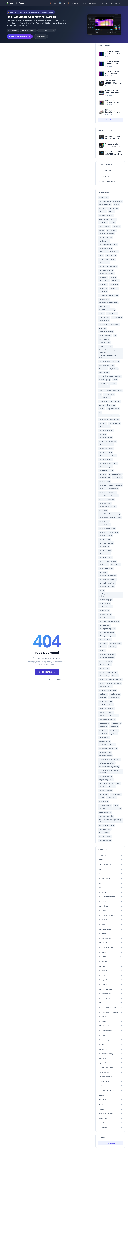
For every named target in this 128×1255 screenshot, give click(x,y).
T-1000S (112, 223)
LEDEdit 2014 (106, 171)
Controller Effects (104, 343)
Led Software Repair (105, 661)
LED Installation (104, 281)
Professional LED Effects (107, 763)
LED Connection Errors (106, 430)
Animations (102, 328)
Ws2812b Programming (106, 825)
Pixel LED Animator (108, 182)
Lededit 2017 (103, 284)
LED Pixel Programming (106, 618)
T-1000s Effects (111, 798)
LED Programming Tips (106, 632)
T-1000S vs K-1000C (105, 805)
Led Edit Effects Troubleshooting (109, 514)
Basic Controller (104, 339)
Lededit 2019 (114, 284)
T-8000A (101, 313)
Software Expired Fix (105, 791)
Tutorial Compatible (105, 809)
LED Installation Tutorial (106, 587)
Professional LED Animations (108, 303)
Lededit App (102, 698)
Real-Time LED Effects (106, 783)
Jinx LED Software (104, 398)
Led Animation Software (106, 234)
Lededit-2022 (114, 730)
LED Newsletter (104, 611)
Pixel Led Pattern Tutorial (107, 745)
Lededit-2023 (103, 734)
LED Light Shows (104, 241)
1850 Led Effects (104, 321)
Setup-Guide (103, 787)
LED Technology (104, 676)
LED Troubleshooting (105, 248)
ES (49, 680)
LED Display (102, 474)
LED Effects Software (105, 557)
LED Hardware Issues (106, 568)
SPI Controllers (103, 794)
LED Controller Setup (105, 459)
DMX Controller (104, 219)
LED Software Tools (105, 665)
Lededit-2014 (114, 288)
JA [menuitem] (111, 3)
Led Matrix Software (105, 607)
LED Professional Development (109, 621)
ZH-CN (59, 680)
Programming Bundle (106, 780)
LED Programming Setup (107, 629)
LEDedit (113, 219)
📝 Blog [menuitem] (62, 3)
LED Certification (114, 423)
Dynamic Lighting (104, 380)
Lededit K (111, 709)
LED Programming (105, 201)
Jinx (100, 394)
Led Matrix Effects (104, 603)
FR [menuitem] (102, 3)
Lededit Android (115, 694)
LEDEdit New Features (106, 712)
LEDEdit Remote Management (108, 716)
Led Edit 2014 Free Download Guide (110, 485)
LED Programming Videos (107, 636)
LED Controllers (113, 208)
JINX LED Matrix (109, 394)
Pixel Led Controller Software (108, 295)
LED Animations (104, 263)
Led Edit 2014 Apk (104, 481)
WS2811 (116, 205)
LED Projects (103, 643)
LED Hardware (115, 565)
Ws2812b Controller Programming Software (110, 821)
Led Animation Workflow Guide (109, 420)
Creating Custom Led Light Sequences (107, 351)
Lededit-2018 (114, 727)
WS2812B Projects (105, 829)
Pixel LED (102, 215)
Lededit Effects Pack (105, 701)
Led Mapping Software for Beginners (107, 595)
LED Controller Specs (105, 467)
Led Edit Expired (115, 518)
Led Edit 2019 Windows (106, 499)
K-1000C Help (115, 401)
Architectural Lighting (106, 332)
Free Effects (112, 383)
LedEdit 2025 (103, 288)
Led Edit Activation (105, 503)
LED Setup (102, 650)
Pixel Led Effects (104, 299)
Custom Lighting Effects (106, 365)
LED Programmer (104, 625)
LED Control (102, 434)
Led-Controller (103, 197)
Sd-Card (118, 783)
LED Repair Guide (115, 643)
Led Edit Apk (103, 510)
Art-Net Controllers (105, 335)
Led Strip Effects (104, 669)
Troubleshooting (104, 317)
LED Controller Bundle (106, 445)
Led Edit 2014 (117, 478)
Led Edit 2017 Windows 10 (107, 492)
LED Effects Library (105, 550)
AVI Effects (116, 226)
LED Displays (103, 277)
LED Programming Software (108, 245)
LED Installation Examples (107, 576)
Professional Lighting (105, 776)
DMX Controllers (104, 372)
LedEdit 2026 (103, 694)
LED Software (117, 201)
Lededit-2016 (103, 727)
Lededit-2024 (103, 223)
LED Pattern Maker (105, 614)
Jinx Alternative (111, 255)
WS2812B (102, 208)
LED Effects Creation (105, 237)
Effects (115, 380)
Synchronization (116, 794)
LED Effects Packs (104, 554)
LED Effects (102, 212)
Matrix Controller (104, 741)
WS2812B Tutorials (105, 840)
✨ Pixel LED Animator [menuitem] (89, 3)
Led (100, 412)
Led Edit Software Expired (107, 528)
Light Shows (114, 734)
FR (45, 680)
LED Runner (102, 647)
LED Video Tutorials (115, 679)
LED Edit (111, 212)
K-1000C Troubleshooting (107, 259)
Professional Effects (105, 756)
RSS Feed (111, 1143)
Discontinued (103, 369)
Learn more (41, 36)
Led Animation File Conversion (109, 416)
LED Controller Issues (106, 270)
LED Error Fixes (104, 561)
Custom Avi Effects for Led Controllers (107, 357)
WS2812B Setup (104, 833)
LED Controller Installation (107, 456)
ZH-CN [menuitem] (117, 3)
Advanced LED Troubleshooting (109, 324)
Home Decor (117, 391)
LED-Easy (102, 683)
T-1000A (101, 798)
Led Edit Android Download (107, 507)
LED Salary (112, 647)
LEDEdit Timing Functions (107, 719)
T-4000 (116, 805)
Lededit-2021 (103, 730)
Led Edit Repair (104, 521)
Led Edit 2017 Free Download (108, 489)
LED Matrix (115, 281)
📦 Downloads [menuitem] (73, 3)
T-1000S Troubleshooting (107, 310)
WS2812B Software (105, 836)
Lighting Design (104, 737)
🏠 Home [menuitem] (53, 3)
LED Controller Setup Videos (108, 463)
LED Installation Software (107, 583)
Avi (115, 335)
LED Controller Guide (105, 452)
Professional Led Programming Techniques (109, 771)
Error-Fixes (102, 383)
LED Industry (103, 572)
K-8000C (101, 230)
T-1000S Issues (103, 801)
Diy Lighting (114, 369)
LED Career (102, 423)
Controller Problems (105, 346)
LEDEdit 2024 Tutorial (114, 683)
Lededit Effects (114, 698)
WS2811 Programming (106, 816)
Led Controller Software (106, 274)
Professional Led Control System (109, 759)
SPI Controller (103, 252)
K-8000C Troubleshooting (107, 405)
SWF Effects (114, 252)
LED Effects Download (106, 543)
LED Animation (111, 230)
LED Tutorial (103, 679)
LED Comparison (104, 427)
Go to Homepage (47, 672)
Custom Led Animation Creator (109, 361)
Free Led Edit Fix (104, 387)
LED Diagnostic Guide (106, 470)
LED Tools (115, 676)
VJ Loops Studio (117, 317)
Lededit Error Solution (106, 705)
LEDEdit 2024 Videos (105, 687)
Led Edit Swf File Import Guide (108, 532)
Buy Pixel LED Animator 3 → (19, 36)
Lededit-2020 (103, 292)
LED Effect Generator (105, 536)
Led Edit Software (104, 525)
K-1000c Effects (104, 401)
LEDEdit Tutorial (104, 723)
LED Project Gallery (105, 639)
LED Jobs (101, 590)
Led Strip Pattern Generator (108, 672)
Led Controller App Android (107, 441)
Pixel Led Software (105, 752)
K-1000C (110, 215)
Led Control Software (105, 438)
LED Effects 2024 (104, 539)
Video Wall (117, 809)
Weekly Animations (105, 812)
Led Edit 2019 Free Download (108, 496)
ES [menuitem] (107, 3)
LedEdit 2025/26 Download (107, 690)
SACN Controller (104, 306)
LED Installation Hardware (107, 579)
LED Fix (113, 561)
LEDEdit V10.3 (116, 723)
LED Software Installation (107, 654)
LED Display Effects (115, 474)
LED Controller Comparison (108, 266)
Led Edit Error (103, 518)
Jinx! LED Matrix (106, 176)
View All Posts (110, 120)
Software (112, 787)
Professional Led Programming (109, 767)
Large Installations (113, 409)
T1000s (101, 255)
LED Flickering (103, 565)
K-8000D (101, 409)
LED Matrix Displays (105, 600)
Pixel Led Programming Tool (108, 748)
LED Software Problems (106, 658)
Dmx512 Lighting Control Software (110, 376)
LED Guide (113, 277)
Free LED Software (105, 391)
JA (53, 680)
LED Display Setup (104, 478)
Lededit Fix (102, 709)
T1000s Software (112, 313)
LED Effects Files (104, 547)
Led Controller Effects (106, 449)
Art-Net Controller (104, 226)
